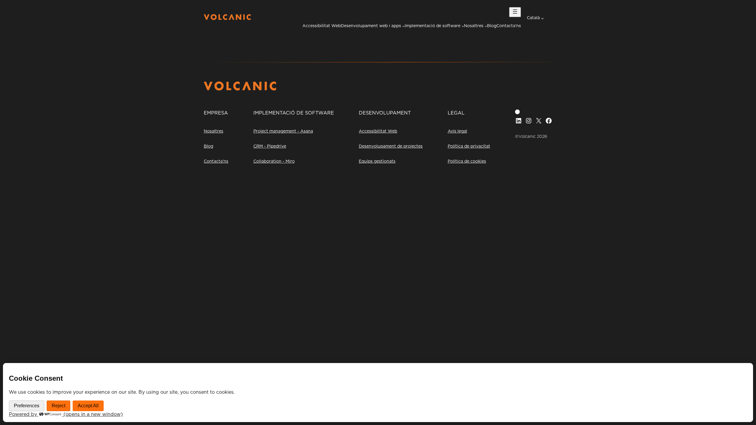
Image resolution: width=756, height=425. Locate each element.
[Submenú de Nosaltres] (486, 26)
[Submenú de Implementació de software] (463, 26)
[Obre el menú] (515, 12)
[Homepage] (227, 18)
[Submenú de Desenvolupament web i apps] (403, 26)
